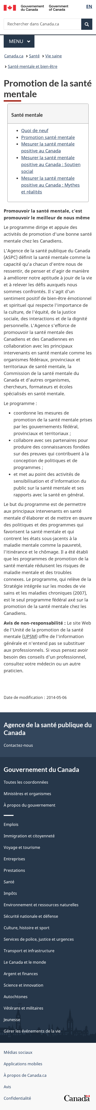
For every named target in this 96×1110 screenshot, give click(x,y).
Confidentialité (17, 1098)
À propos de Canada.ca (25, 1075)
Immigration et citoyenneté (29, 836)
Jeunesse (12, 1019)
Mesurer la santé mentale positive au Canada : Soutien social (50, 164)
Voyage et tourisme (22, 847)
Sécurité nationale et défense (31, 916)
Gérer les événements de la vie (32, 1031)
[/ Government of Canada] (36, 7)
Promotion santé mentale (48, 137)
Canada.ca (13, 56)
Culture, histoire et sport (26, 927)
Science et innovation (23, 985)
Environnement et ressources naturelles (41, 904)
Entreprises (14, 859)
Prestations (14, 870)
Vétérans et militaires (23, 1008)
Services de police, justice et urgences (39, 939)
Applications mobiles (23, 1064)
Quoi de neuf (34, 130)
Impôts (10, 893)
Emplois (11, 824)
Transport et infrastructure (29, 950)
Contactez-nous (18, 745)
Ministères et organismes (27, 793)
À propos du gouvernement (29, 805)
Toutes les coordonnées (26, 782)
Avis (7, 1086)
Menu (21, 41)
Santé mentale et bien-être (32, 66)
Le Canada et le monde (25, 962)
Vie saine (53, 56)
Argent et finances (21, 973)
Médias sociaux (18, 1052)
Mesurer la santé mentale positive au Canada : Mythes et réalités (50, 185)
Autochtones (16, 996)
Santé (34, 56)
